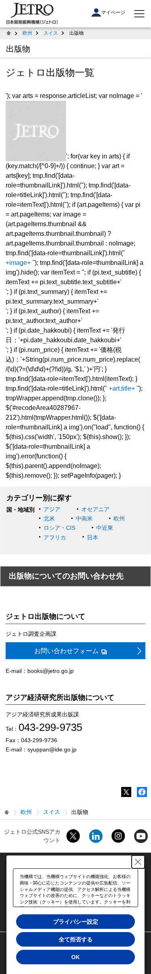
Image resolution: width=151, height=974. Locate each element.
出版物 (18, 48)
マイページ (113, 12)
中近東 (104, 527)
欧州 (27, 33)
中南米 (84, 518)
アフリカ (54, 537)
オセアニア (95, 509)
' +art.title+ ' (122, 388)
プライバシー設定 (75, 921)
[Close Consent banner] (138, 861)
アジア (51, 509)
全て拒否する (76, 939)
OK (75, 957)
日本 (92, 537)
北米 (49, 518)
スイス (50, 33)
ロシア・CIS (59, 527)
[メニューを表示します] (139, 14)
